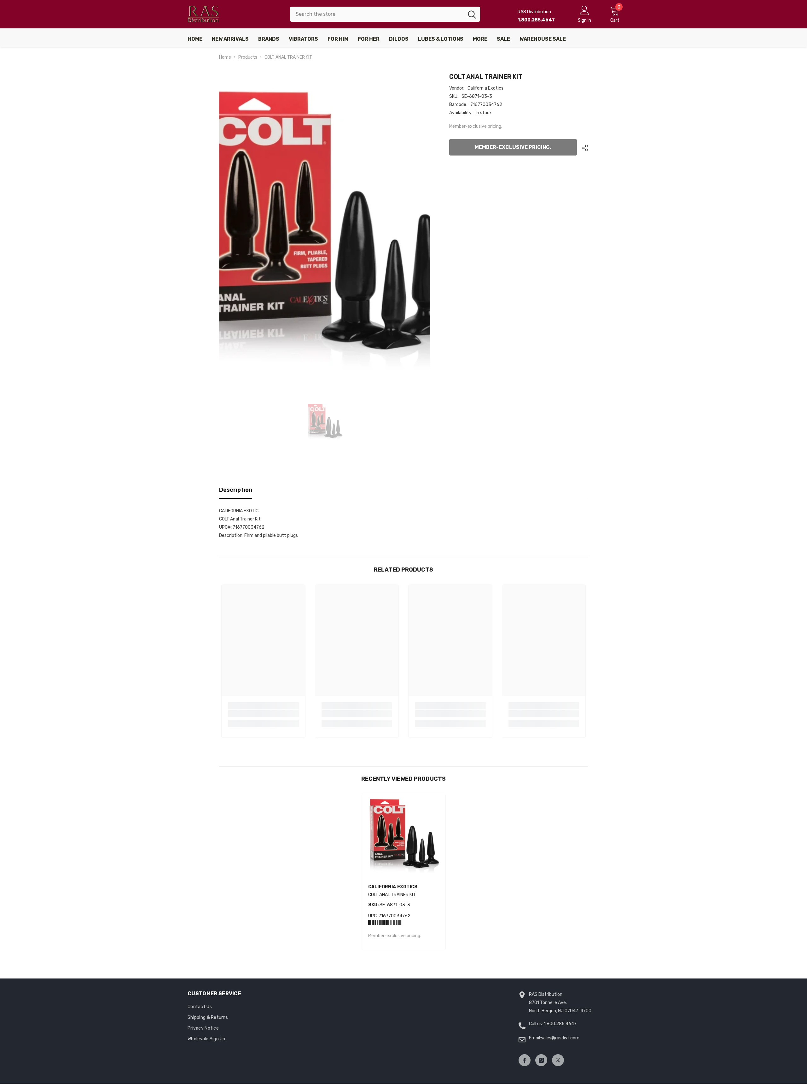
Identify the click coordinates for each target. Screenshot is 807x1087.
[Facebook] (525, 1060)
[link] (263, 713)
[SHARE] (582, 148)
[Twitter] (558, 1060)
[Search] (385, 14)
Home (225, 57)
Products (247, 57)
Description (235, 489)
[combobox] (377, 14)
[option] (325, 228)
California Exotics (485, 88)
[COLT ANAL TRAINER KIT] (403, 836)
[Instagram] (541, 1060)
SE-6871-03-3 (389, 905)
